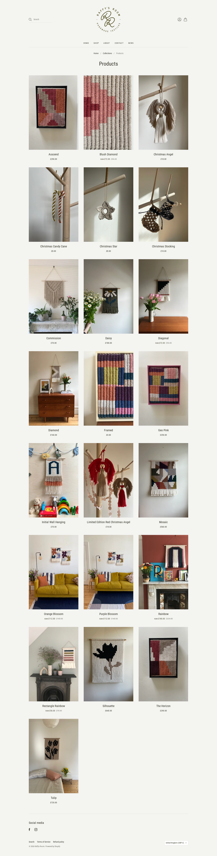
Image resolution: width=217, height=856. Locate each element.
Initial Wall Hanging (53, 522)
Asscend (54, 154)
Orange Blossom (53, 614)
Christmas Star (108, 246)
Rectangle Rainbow (53, 706)
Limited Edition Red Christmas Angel (108, 522)
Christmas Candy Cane (53, 246)
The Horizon (163, 706)
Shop (96, 43)
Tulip (54, 798)
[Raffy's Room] (108, 19)
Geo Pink (163, 430)
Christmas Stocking (163, 246)
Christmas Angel (163, 154)
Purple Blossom (108, 614)
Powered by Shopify (52, 846)
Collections (107, 53)
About (106, 43)
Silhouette (108, 706)
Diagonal (163, 338)
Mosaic (163, 522)
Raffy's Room (40, 846)
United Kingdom (175, 843)
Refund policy (58, 842)
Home (86, 43)
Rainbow (163, 614)
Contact (119, 43)
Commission (53, 338)
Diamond (53, 430)
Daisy (108, 338)
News (131, 43)
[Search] (30, 19)
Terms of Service (43, 842)
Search (31, 842)
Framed (108, 430)
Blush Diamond (109, 154)
